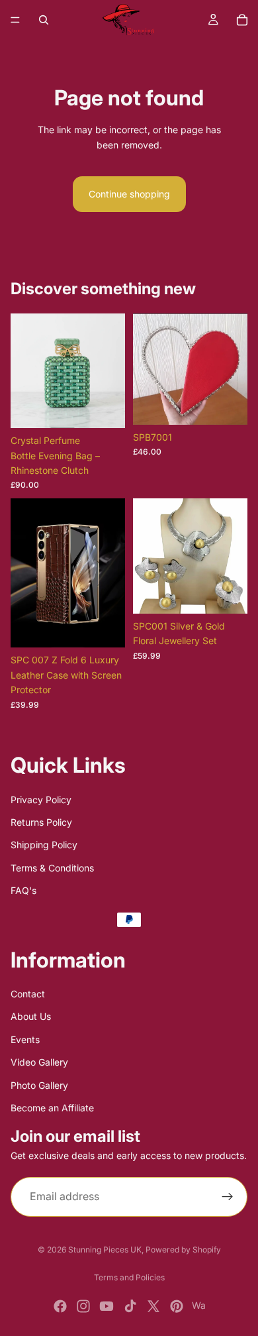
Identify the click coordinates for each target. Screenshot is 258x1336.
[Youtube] (106, 1306)
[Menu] (15, 20)
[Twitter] (153, 1306)
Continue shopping (129, 193)
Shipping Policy (44, 844)
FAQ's (23, 890)
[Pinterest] (177, 1306)
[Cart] (242, 19)
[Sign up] (227, 1196)
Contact (28, 993)
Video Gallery (39, 1062)
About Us (31, 1016)
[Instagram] (83, 1306)
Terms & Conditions (52, 867)
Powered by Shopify (183, 1249)
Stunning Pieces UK (105, 1249)
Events (25, 1038)
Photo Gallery (39, 1084)
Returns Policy (41, 822)
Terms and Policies (129, 1277)
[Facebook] (60, 1306)
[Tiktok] (130, 1306)
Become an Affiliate (52, 1107)
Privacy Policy (41, 799)
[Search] (43, 19)
